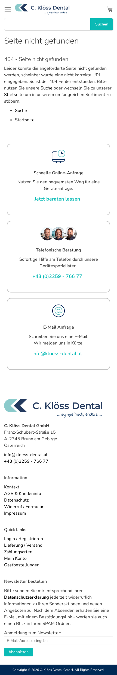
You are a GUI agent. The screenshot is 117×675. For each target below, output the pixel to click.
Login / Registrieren (23, 539)
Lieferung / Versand (23, 545)
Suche (47, 88)
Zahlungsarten (18, 552)
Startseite (14, 95)
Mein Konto (15, 558)
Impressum (15, 513)
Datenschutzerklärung (26, 597)
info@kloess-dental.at (26, 455)
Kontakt (11, 487)
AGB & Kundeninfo (22, 494)
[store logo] (42, 9)
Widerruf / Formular (24, 507)
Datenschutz (16, 500)
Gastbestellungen (21, 565)
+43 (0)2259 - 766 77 (26, 461)
